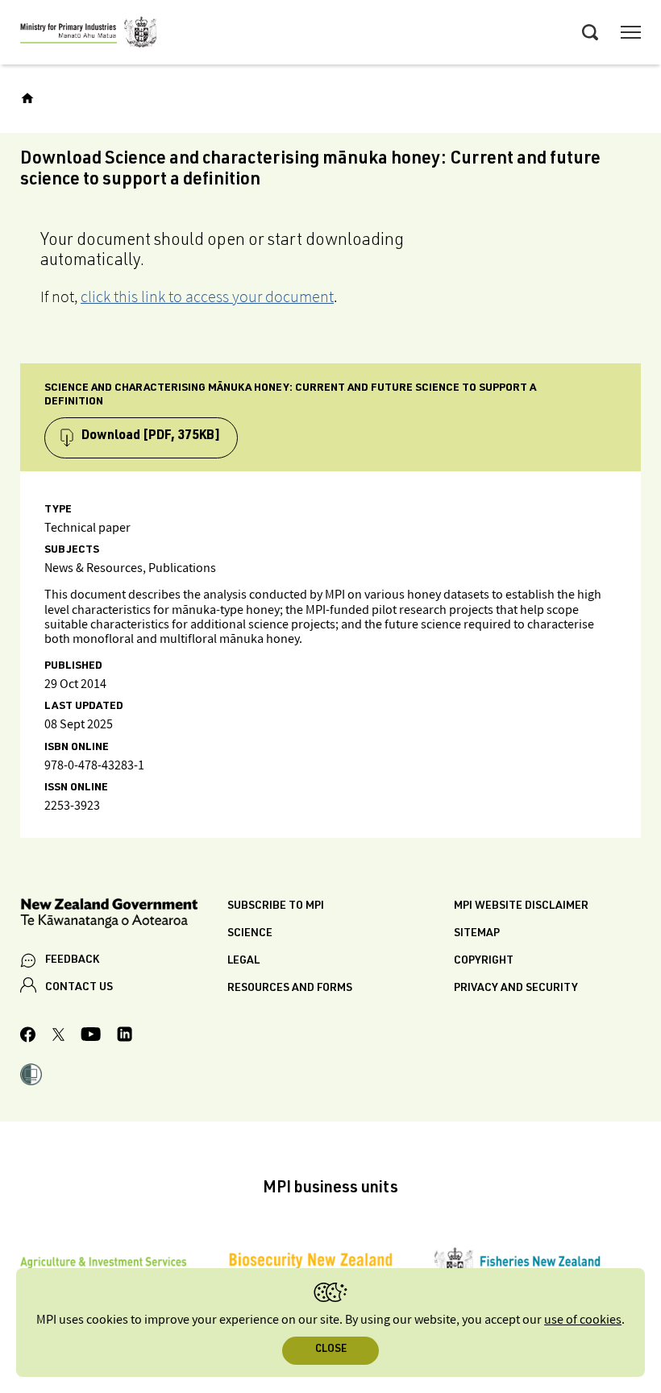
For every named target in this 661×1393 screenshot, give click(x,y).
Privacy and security (516, 988)
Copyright (483, 961)
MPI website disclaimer (521, 906)
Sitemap (477, 933)
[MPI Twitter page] (58, 1037)
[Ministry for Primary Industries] (88, 34)
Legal (243, 961)
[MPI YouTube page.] (91, 1036)
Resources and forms (289, 988)
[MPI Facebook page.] (28, 1036)
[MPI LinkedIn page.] (124, 1036)
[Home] (27, 98)
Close (331, 1350)
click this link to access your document (207, 296)
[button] (31, 1076)
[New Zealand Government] (123, 915)
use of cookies (583, 1320)
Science (249, 933)
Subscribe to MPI (275, 906)
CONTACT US (79, 987)
